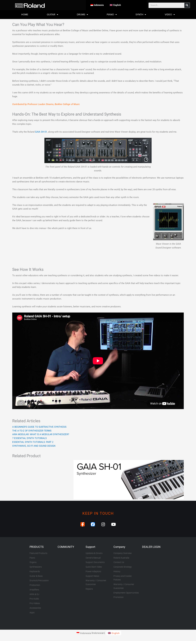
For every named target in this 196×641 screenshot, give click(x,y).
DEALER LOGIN (151, 546)
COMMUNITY (66, 546)
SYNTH (139, 14)
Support (90, 546)
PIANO (110, 14)
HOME (24, 14)
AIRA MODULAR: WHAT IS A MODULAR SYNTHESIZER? (40, 434)
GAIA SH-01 (41, 131)
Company (119, 546)
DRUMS (81, 14)
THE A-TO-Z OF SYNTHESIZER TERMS (31, 430)
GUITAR (51, 14)
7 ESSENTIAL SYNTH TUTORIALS (29, 438)
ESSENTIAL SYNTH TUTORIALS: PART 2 (32, 442)
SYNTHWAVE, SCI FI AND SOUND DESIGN (33, 446)
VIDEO (168, 14)
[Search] (187, 5)
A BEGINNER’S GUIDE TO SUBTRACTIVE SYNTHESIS (39, 426)
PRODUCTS (37, 546)
